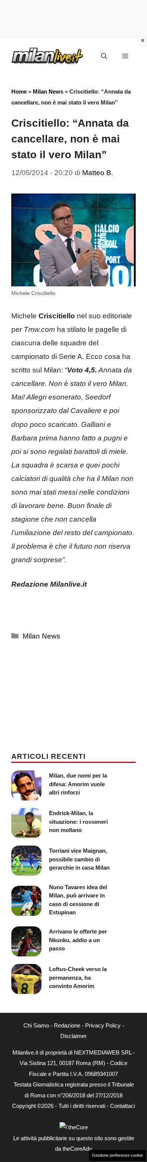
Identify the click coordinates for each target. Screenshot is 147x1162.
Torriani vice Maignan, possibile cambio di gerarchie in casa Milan (79, 859)
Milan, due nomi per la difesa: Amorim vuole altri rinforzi (78, 784)
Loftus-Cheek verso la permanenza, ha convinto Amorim (78, 977)
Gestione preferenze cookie (117, 1155)
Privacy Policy (103, 1025)
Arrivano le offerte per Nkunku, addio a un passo (78, 940)
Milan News (48, 91)
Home (19, 91)
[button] (104, 56)
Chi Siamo (36, 1025)
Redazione (67, 1025)
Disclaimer (73, 1036)
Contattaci (122, 1106)
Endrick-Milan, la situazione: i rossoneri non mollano (78, 821)
